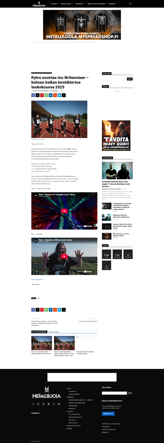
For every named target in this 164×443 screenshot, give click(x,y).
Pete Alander (54, 91)
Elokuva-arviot (73, 423)
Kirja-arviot (72, 420)
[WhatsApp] (46, 95)
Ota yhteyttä (106, 426)
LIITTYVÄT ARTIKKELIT (39, 332)
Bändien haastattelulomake (77, 403)
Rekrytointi (72, 408)
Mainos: (105, 86)
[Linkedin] (51, 95)
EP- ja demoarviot (74, 414)
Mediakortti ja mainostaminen (111, 424)
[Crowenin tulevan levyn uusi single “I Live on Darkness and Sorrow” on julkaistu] (117, 170)
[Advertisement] (82, 58)
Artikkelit (112, 4)
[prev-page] (32, 359)
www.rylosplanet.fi (37, 279)
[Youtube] (59, 404)
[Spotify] (48, 404)
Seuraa (117, 250)
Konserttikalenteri (74, 394)
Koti (32, 42)
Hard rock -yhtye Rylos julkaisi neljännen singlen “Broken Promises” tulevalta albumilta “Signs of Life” (64, 353)
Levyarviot (79, 4)
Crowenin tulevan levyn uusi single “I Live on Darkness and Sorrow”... (116, 184)
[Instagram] (38, 404)
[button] (130, 4)
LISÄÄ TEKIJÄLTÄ (53, 332)
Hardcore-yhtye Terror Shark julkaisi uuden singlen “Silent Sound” (122, 226)
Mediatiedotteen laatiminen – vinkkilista (81, 400)
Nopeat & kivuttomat (75, 417)
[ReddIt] (55, 95)
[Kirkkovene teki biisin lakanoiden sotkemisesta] (106, 217)
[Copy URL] (64, 95)
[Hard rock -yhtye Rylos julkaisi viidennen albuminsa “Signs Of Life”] (41, 343)
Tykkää (107, 250)
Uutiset (54, 4)
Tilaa (106, 261)
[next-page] (35, 359)
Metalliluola (66, 4)
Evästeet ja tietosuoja (108, 429)
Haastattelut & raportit (96, 4)
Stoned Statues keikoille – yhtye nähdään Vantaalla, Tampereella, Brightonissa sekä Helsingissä (44, 323)
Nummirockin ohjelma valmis (88, 321)
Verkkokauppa (73, 406)
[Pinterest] (42, 95)
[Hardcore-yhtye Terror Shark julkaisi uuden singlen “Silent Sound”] (106, 226)
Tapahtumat (72, 391)
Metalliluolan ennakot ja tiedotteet (44, 42)
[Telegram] (59, 95)
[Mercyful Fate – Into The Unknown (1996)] (106, 236)
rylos (38, 298)
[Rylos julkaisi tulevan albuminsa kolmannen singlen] (87, 343)
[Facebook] (33, 95)
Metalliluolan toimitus (42, 91)
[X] (37, 95)
